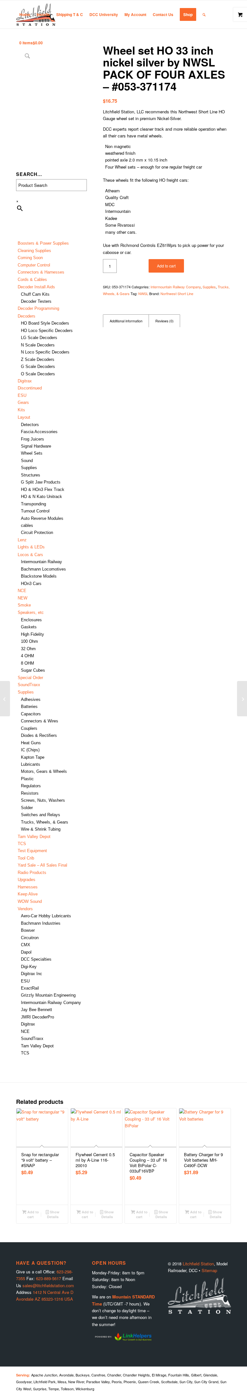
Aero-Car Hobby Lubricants (46, 915)
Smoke (24, 605)
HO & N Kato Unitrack (41, 496)
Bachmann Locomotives (43, 569)
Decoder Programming (38, 308)
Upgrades (26, 879)
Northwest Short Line (176, 293)
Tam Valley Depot (34, 836)
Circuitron (30, 937)
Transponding (33, 504)
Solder (27, 807)
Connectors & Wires (39, 721)
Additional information (126, 321)
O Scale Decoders (38, 373)
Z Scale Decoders (37, 359)
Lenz (22, 539)
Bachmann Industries (40, 923)
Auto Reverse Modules (42, 518)
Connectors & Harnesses (41, 272)
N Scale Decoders (38, 345)
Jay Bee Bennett (36, 1009)
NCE (22, 590)
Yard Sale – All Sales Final (42, 865)
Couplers (29, 728)
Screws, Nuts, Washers (43, 800)
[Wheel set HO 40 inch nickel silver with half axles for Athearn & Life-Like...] (242, 698)
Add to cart (166, 265)
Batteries (29, 706)
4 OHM (27, 655)
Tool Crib (26, 858)
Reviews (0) (164, 321)
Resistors (30, 793)
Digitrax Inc (31, 973)
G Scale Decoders (38, 366)
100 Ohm (29, 641)
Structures (30, 475)
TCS (22, 843)
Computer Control (34, 265)
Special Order (30, 677)
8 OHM (27, 663)
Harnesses (28, 887)
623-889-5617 (48, 1278)
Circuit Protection (37, 532)
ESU (22, 395)
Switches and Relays (40, 814)
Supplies (29, 467)
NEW (22, 598)
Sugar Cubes (33, 670)
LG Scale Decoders (39, 337)
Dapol (26, 952)
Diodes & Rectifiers (39, 735)
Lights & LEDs (31, 547)
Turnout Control (35, 511)
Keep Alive (28, 894)
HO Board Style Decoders (45, 323)
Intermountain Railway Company (51, 1002)
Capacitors (31, 714)
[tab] (126, 320)
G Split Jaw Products (40, 482)
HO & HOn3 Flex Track (42, 489)
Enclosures (31, 619)
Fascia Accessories (39, 431)
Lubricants (30, 764)
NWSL (143, 293)
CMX (25, 944)
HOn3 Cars (31, 583)
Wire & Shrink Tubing (40, 829)
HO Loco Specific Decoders (47, 330)
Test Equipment (32, 850)
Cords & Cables (32, 279)
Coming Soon (30, 257)
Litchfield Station (198, 1264)
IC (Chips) (30, 749)
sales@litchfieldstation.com (48, 1285)
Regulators (31, 785)
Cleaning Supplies (34, 250)
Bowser (28, 930)
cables (27, 525)
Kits (21, 409)
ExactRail (30, 988)
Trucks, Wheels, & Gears (44, 822)
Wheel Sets (31, 453)
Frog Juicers (32, 439)
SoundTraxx (29, 684)
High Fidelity (32, 634)
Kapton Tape (32, 757)
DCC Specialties (36, 959)
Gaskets (29, 626)
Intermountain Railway (41, 561)
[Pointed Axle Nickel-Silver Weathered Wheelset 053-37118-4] (5, 698)
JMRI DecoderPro (37, 1017)
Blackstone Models (39, 576)
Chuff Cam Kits (35, 294)
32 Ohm (28, 648)
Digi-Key (29, 966)
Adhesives (31, 699)
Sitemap (209, 1270)
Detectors (30, 424)
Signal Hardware (36, 446)
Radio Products (32, 872)
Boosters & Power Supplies (43, 243)
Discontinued (30, 388)
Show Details (53, 1214)
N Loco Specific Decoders (45, 352)
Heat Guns (31, 742)
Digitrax (25, 381)
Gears (23, 402)
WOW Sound (30, 901)
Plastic (27, 778)
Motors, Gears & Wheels (44, 771)
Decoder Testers (36, 301)
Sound (27, 460)
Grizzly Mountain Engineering (48, 995)
